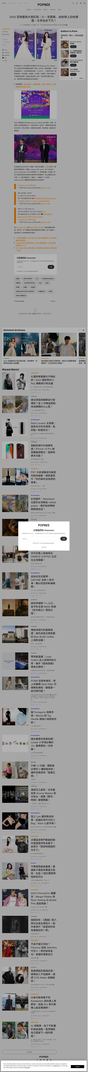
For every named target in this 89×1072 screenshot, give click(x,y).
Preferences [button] (27, 1067)
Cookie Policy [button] (56, 1065)
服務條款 (47, 543)
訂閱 (63, 539)
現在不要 (44, 547)
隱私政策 (52, 543)
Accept (77, 1066)
